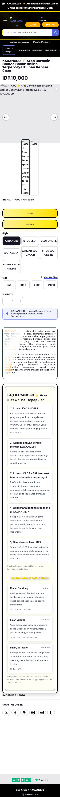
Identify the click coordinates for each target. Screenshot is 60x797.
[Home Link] (16, 22)
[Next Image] (54, 117)
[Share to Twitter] (6, 712)
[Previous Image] (6, 117)
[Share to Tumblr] (51, 712)
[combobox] (27, 32)
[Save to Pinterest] (33, 712)
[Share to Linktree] (24, 712)
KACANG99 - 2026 (13, 695)
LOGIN (32, 24)
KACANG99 (10, 331)
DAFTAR (50, 24)
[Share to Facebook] (15, 712)
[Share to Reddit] (42, 712)
